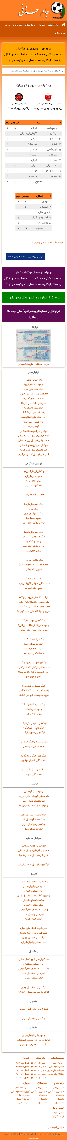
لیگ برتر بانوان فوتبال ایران (33, 1044)
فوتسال (60, 1095)
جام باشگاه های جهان (33, 494)
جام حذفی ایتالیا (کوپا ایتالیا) (33, 564)
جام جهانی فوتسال (33, 791)
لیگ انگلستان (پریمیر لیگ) (33, 597)
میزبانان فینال (23, 1098)
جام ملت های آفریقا (33, 398)
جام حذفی (53, 25)
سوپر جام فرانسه (33, 648)
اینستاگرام (58, 1116)
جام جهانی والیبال (33, 890)
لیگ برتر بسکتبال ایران (33, 987)
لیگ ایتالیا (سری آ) (33, 560)
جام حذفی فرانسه (33, 643)
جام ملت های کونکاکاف (33, 412)
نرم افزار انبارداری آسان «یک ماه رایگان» (33, 297)
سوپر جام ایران (33, 480)
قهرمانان (17, 25)
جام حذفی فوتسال (33, 828)
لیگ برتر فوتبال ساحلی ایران (33, 864)
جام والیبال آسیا (33, 918)
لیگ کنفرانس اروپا (33, 513)
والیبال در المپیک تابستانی (34, 881)
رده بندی (30, 25)
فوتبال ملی (58, 1087)
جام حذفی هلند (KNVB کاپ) (33, 690)
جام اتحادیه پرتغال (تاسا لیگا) (33, 672)
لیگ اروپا (33, 508)
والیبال (60, 1098)
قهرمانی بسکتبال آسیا (33, 973)
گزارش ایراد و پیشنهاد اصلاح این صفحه (25, 256)
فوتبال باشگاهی (56, 1091)
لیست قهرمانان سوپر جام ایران (46, 242)
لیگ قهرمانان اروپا (33, 504)
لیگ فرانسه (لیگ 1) (33, 639)
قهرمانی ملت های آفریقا (33, 403)
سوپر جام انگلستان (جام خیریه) (33, 611)
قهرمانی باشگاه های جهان (33, 928)
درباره (6, 25)
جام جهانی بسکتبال (33, 964)
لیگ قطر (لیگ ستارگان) (33, 755)
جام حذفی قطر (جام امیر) (33, 760)
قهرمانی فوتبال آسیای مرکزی (33, 454)
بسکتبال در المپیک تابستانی (34, 959)
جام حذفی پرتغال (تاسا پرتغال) (34, 667)
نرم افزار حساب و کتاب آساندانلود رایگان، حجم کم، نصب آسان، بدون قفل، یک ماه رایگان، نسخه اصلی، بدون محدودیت (33, 278)
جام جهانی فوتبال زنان (33, 1035)
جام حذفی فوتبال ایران (41, 10)
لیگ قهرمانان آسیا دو (33, 536)
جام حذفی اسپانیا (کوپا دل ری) (34, 583)
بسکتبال (59, 1102)
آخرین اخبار (58, 1062)
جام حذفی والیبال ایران (33, 942)
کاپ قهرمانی (24, 1102)
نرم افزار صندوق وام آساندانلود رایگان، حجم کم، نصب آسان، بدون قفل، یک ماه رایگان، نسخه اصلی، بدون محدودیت (33, 54)
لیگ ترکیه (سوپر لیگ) (33, 704)
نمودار (41, 25)
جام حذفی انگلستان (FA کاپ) (33, 602)
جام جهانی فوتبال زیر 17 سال (33, 440)
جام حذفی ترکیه (33, 709)
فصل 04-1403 (38, 1066)
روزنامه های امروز (55, 1070)
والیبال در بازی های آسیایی (33, 909)
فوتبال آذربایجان (56, 1127)
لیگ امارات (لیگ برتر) (33, 769)
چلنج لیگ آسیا (33, 541)
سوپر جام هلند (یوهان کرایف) (33, 695)
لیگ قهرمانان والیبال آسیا (33, 932)
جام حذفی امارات (33, 774)
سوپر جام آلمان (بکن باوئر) (33, 630)
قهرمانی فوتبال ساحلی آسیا (33, 855)
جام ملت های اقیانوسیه (33, 417)
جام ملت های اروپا (33, 384)
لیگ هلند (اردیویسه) (33, 685)
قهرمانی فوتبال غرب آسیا (33, 449)
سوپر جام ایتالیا (34, 569)
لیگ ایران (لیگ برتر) (33, 471)
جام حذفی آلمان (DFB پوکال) (33, 625)
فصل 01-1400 (38, 1077)
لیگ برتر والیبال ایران (33, 937)
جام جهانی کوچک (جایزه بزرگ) (33, 796)
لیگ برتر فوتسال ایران (34, 824)
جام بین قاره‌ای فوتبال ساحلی (33, 850)
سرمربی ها (24, 1095)
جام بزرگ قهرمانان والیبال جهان (33, 895)
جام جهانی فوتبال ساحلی (33, 845)
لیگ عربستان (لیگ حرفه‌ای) (33, 741)
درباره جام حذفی (22, 1087)
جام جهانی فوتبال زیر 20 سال (33, 435)
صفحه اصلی (57, 1058)
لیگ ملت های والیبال (33, 900)
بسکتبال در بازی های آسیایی (33, 968)
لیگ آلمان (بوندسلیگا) (33, 620)
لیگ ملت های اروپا (33, 389)
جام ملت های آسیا (33, 407)
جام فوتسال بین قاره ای (33, 814)
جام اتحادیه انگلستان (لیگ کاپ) (33, 606)
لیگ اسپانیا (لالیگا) (33, 578)
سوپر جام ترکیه (33, 713)
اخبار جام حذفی (56, 1066)
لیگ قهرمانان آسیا (33, 532)
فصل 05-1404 (38, 1062)
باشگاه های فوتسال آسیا (33, 819)
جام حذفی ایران (33, 476)
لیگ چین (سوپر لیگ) (34, 732)
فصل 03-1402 (38, 1070)
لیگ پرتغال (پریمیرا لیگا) (33, 662)
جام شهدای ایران (33, 485)
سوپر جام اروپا (33, 518)
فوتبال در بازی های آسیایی (34, 445)
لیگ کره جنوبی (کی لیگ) (34, 723)
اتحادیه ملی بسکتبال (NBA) (33, 991)
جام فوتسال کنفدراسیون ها (33, 805)
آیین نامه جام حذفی (20, 1091)
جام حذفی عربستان (33, 746)
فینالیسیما (33, 426)
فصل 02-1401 (38, 1073)
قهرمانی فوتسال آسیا (34, 800)
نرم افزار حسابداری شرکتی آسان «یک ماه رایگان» (33, 313)
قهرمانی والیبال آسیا (33, 914)
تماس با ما (60, 33)
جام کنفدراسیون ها (33, 421)
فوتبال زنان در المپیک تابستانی (33, 1040)
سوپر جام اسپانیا (33, 588)
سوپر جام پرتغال (33, 676)
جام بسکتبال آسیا (33, 977)
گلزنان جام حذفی (56, 1073)
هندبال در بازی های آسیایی (33, 1008)
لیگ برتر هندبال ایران (33, 1018)
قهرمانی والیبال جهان (33, 886)
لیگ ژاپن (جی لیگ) (33, 727)
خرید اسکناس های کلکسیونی (33, 364)
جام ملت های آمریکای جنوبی (33, 393)
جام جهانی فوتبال (33, 379)
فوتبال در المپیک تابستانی (33, 431)
